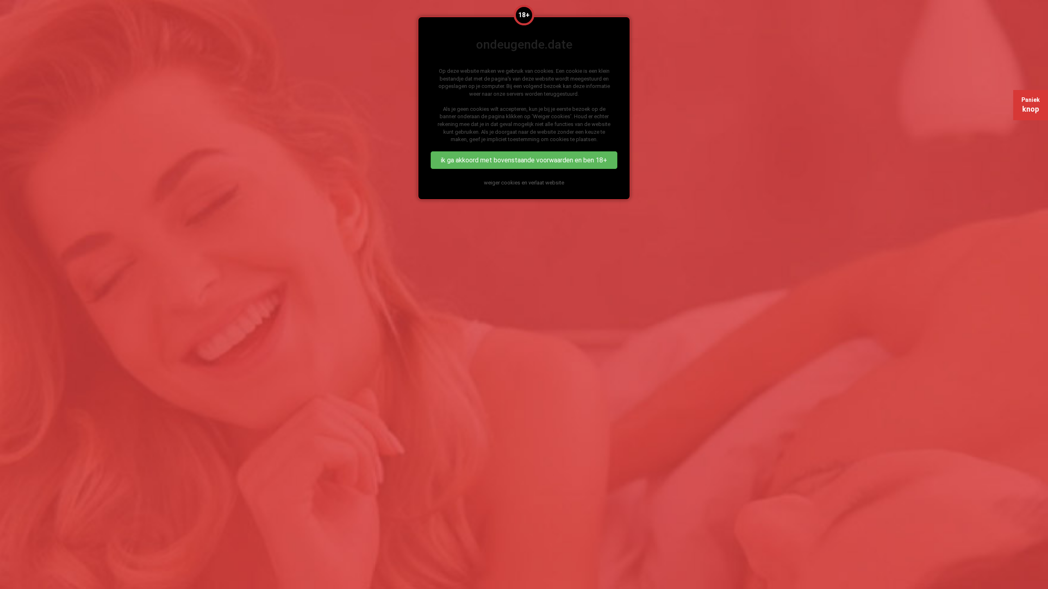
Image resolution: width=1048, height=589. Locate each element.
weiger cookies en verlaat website (524, 183)
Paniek (1030, 105)
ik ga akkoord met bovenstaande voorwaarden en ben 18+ (524, 160)
